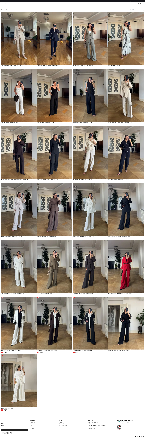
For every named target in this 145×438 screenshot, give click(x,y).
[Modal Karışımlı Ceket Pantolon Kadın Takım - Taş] (19, 209)
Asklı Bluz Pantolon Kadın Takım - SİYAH (45, 122)
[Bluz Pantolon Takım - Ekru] (19, 380)
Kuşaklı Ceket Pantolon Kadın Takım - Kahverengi (83, 293)
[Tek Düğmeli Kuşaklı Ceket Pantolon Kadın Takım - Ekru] (19, 266)
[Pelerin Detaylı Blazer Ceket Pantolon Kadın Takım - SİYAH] (54, 152)
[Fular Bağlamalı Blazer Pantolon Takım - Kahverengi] (54, 323)
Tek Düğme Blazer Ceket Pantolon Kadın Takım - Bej (12, 65)
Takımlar (14, 6)
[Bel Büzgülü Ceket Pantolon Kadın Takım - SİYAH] (126, 323)
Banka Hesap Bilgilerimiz (64, 427)
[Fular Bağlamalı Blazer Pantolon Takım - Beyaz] (19, 323)
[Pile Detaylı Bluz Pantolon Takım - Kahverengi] (54, 209)
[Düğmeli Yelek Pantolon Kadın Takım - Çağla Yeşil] (90, 38)
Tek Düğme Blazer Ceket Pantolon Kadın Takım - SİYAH (48, 65)
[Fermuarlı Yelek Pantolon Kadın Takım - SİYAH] (90, 95)
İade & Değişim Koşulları (93, 427)
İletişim (31, 423)
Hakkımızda (32, 422)
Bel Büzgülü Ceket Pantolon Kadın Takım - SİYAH (118, 350)
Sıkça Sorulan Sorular (63, 425)
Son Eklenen (7, 9)
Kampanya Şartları (91, 428)
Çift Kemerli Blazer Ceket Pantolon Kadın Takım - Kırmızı (120, 293)
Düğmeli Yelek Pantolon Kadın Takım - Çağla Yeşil (83, 65)
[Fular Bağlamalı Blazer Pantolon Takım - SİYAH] (90, 323)
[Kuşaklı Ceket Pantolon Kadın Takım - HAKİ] (54, 266)
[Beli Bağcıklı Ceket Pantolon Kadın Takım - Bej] (90, 152)
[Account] (140, 4)
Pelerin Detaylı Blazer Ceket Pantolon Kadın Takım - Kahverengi (14, 179)
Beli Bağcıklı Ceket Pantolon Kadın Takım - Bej (82, 179)
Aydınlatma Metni (91, 423)
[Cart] (143, 4)
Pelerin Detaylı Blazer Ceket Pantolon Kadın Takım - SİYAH (49, 179)
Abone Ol (14, 429)
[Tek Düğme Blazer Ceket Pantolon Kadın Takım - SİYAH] (54, 38)
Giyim (7, 6)
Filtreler (2, 9)
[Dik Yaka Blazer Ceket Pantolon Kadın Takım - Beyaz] (90, 209)
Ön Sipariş (32, 428)
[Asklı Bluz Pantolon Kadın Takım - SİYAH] (54, 95)
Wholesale (32, 427)
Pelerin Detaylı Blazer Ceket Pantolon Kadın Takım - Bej (120, 122)
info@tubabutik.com (121, 423)
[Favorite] (35, 12)
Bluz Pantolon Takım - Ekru (7, 408)
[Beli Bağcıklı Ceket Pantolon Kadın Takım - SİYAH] (126, 152)
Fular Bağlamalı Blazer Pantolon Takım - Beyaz (11, 350)
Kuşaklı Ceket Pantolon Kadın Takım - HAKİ (46, 293)
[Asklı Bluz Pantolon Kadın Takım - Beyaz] (19, 95)
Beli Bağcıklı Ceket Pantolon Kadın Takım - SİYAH (118, 179)
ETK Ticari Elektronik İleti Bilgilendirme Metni (97, 425)
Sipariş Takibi (61, 423)
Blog (31, 425)
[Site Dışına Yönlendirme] (135, 436)
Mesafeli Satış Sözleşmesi (93, 422)
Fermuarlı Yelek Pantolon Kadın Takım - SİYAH (82, 122)
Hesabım (61, 422)
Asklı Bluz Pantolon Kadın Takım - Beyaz (9, 122)
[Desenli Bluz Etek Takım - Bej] (126, 38)
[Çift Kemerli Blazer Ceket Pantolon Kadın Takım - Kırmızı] (126, 266)
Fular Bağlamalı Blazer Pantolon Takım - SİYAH (82, 350)
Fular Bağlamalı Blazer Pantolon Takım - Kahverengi (47, 350)
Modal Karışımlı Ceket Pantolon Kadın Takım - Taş (11, 236)
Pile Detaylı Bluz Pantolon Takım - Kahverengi (46, 236)
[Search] (138, 4)
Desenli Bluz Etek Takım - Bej (114, 65)
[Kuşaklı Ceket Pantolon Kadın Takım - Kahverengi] (90, 266)
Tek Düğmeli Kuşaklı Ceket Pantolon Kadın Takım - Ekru (12, 293)
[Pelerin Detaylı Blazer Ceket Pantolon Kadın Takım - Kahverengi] (19, 152)
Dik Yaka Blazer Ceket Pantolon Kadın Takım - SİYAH (119, 236)
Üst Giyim (10, 6)
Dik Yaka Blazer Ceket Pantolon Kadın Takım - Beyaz (83, 236)
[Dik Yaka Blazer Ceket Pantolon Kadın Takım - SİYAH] (126, 209)
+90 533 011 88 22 (120, 421)
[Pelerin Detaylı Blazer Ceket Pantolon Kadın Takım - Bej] (126, 95)
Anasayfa (2, 6)
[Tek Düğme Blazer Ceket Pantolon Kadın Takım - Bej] (19, 38)
